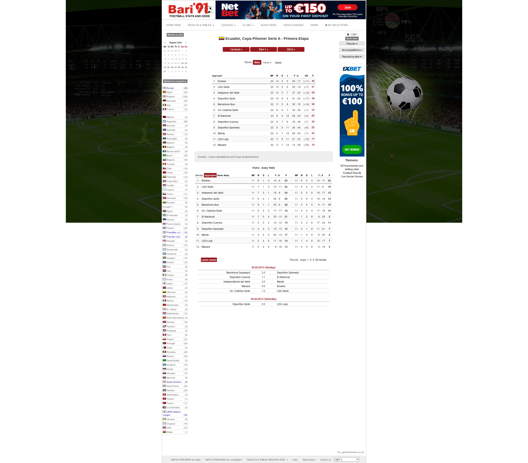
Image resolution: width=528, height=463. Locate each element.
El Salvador (177, 215)
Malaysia (177, 296)
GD (306, 75)
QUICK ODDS (268, 25)
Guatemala (177, 249)
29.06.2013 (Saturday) (264, 299)
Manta (221, 133)
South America (177, 381)
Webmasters (309, 459)
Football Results (352, 172)
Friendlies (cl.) (177, 232)
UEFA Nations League (175, 413)
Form (266, 62)
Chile (177, 168)
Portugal (177, 343)
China (177, 172)
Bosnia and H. (177, 151)
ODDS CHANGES (293, 25)
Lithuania (177, 292)
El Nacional (224, 115)
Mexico (177, 300)
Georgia (177, 240)
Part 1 (263, 49)
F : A (296, 75)
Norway (177, 322)
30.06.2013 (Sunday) (264, 267)
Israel (177, 279)
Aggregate (210, 175)
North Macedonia (177, 317)
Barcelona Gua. (226, 104)
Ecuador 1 (175, 206)
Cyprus (177, 189)
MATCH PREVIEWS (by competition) (223, 459)
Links (295, 459)
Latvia (177, 287)
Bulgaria (177, 159)
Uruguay (177, 423)
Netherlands (177, 313)
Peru (177, 334)
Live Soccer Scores (352, 176)
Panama (177, 326)
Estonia (177, 219)
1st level (235, 49)
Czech (177, 194)
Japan (177, 283)
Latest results (209, 259)
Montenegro (177, 304)
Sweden (177, 390)
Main (257, 62)
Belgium (177, 146)
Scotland (177, 364)
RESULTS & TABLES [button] (200, 25)
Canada (177, 164)
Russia (177, 356)
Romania (177, 351)
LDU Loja (223, 139)
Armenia (177, 125)
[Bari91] (189, 9)
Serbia (177, 369)
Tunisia (177, 398)
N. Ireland (177, 309)
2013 (290, 49)
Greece (177, 245)
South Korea (177, 386)
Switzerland (177, 394)
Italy (177, 105)
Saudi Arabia (177, 360)
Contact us (325, 459)
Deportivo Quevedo (229, 127)
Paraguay (177, 330)
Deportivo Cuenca (228, 121)
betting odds (352, 169)
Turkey (177, 403)
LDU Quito (224, 86)
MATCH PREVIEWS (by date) (186, 459)
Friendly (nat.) (177, 236)
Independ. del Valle (228, 92)
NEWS (314, 25)
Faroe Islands (177, 223)
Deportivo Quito (226, 98)
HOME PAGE (173, 25)
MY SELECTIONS (337, 25)
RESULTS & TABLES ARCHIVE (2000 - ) (267, 459)
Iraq (177, 270)
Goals (278, 62)
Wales (177, 432)
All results (320, 259)
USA (177, 427)
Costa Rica (177, 181)
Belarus (177, 142)
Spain (177, 92)
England (177, 96)
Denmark (177, 198)
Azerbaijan (177, 138)
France (177, 109)
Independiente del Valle (237, 281)
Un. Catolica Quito (228, 110)
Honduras (177, 253)
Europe (177, 88)
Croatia (177, 185)
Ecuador (177, 202)
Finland (177, 228)
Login (354, 34)
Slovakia (177, 373)
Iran (177, 266)
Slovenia (177, 377)
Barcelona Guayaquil (238, 272)
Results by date (351, 56)
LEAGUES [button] (227, 25)
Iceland (177, 262)
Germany (177, 100)
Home (220, 175)
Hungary (177, 257)
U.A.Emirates (177, 407)
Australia (177, 129)
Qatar (177, 347)
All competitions (351, 50)
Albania (177, 117)
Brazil (177, 155)
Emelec (222, 81)
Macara (222, 144)
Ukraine (177, 419)
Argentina (177, 121)
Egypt (177, 211)
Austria (177, 134)
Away (226, 175)
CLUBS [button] (247, 25)
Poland (177, 339)
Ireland (177, 275)
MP (271, 75)
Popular (351, 43)
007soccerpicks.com (352, 165)
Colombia (177, 176)
